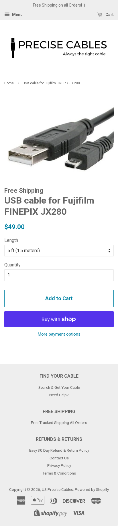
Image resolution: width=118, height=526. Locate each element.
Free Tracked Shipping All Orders (59, 422)
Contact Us (59, 458)
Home (9, 83)
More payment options (59, 334)
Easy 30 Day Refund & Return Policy (59, 450)
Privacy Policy (59, 465)
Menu (17, 14)
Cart (109, 14)
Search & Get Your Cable (59, 387)
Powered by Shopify (92, 489)
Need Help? (59, 394)
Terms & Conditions (59, 473)
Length (11, 240)
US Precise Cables (57, 489)
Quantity (12, 265)
